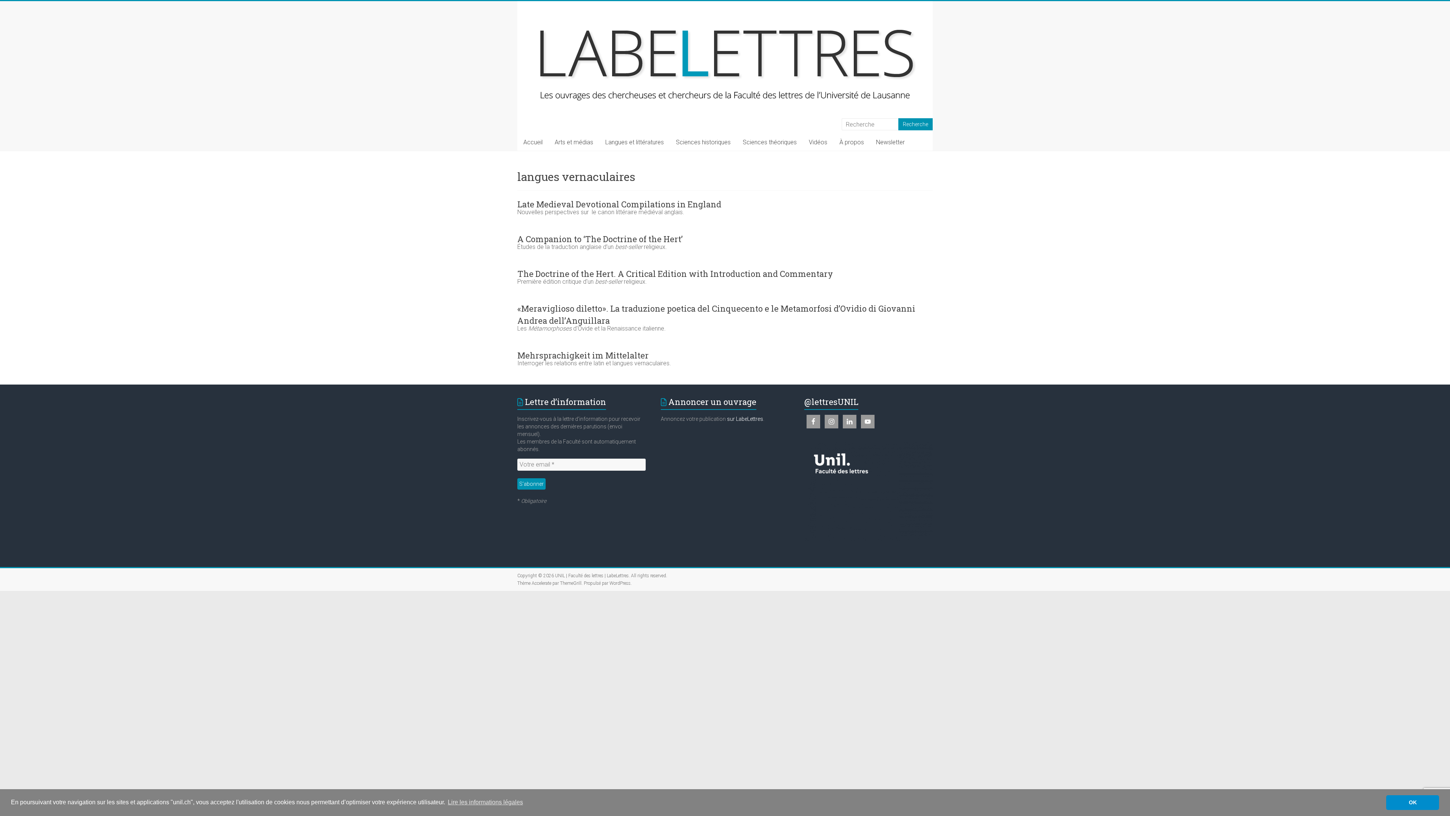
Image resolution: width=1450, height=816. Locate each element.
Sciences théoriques (770, 142)
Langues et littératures (634, 142)
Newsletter (890, 142)
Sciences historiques (703, 142)
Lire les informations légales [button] (485, 802)
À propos (851, 142)
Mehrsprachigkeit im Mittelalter (583, 355)
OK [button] (1413, 802)
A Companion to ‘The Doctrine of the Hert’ (600, 238)
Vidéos (818, 142)
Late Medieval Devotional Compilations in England (619, 204)
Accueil (533, 142)
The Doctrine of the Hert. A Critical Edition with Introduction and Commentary (675, 273)
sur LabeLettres (745, 419)
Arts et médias (574, 142)
